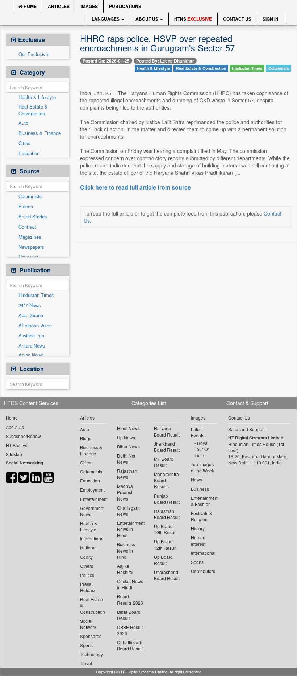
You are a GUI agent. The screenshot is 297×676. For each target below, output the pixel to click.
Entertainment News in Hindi (130, 529)
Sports (86, 645)
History (198, 528)
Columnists (30, 196)
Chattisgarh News (128, 511)
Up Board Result (163, 560)
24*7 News (29, 305)
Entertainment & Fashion (204, 501)
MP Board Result (163, 462)
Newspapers (31, 247)
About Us (147, 19)
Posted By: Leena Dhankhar (165, 61)
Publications (125, 6)
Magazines (29, 237)
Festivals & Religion (201, 516)
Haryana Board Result (167, 431)
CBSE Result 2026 (130, 630)
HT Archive (17, 445)
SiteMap (14, 454)
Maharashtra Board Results (166, 480)
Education (28, 153)
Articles (59, 6)
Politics (87, 575)
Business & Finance (39, 133)
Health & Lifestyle (37, 97)
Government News (92, 511)
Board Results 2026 (130, 599)
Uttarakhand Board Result (167, 575)
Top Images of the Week (202, 467)
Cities (24, 143)
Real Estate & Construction (33, 110)
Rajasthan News (127, 474)
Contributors (203, 571)
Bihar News (128, 446)
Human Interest (198, 540)
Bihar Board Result (129, 615)
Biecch (25, 206)
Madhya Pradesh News (125, 492)
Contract (27, 227)
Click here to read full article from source (135, 187)
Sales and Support (246, 429)
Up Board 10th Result (165, 529)
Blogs (85, 438)
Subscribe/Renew (23, 436)
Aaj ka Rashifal (125, 569)
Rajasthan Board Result (167, 514)
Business (200, 489)
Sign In (271, 19)
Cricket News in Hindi (130, 584)
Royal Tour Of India (201, 449)
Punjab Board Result (167, 499)
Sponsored (91, 636)
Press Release (88, 587)
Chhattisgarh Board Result (130, 645)
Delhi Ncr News (126, 458)
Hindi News (128, 428)
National (88, 547)
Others (86, 566)
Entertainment (93, 499)
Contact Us (237, 19)
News (196, 479)
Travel (86, 663)
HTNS (193, 19)
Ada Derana (30, 315)
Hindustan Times (36, 295)
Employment (92, 489)
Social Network (88, 624)
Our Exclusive (33, 54)
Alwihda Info (31, 335)
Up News (126, 437)
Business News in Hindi (126, 550)
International (92, 538)
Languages (106, 19)
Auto (23, 123)
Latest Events (197, 432)
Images (89, 6)
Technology (91, 654)
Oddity (86, 557)
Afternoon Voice (35, 325)
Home (29, 6)
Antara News (31, 346)
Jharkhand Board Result (167, 447)
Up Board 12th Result (165, 544)
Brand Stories (32, 216)
